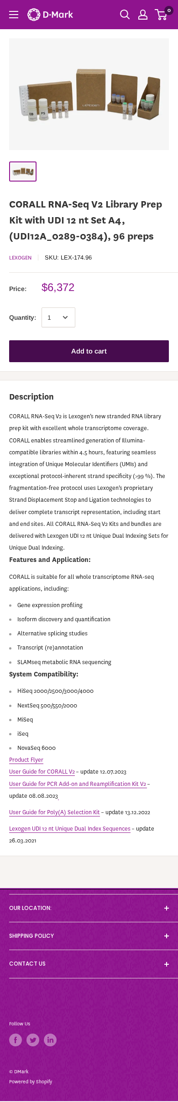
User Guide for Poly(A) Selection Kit (54, 812)
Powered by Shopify (30, 1081)
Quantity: (22, 317)
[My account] (142, 15)
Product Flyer (26, 760)
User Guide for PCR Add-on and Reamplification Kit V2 (77, 784)
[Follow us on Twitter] (32, 1040)
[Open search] (125, 15)
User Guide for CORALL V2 (42, 771)
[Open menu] (13, 14)
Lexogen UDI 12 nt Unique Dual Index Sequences (70, 828)
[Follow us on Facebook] (15, 1040)
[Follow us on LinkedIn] (50, 1040)
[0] (161, 14)
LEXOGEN (20, 257)
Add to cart (89, 351)
